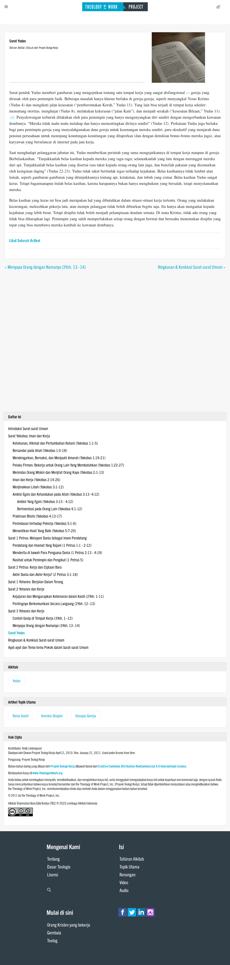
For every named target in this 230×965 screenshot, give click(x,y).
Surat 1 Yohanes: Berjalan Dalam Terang (35, 581)
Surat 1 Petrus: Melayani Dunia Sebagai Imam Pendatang (47, 537)
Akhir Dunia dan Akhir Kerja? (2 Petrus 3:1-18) (45, 574)
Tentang (53, 858)
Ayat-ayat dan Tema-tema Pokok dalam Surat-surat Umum (48, 647)
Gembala (54, 932)
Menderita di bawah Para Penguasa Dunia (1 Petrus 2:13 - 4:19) (57, 552)
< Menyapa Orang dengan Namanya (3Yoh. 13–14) (45, 267)
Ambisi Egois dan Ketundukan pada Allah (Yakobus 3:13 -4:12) (56, 494)
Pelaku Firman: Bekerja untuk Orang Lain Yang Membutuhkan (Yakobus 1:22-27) (68, 464)
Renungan (127, 874)
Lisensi (52, 874)
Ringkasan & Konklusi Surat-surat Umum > (192, 267)
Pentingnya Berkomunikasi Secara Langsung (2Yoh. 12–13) (54, 603)
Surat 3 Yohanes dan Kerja (26, 610)
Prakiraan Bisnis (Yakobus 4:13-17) (37, 515)
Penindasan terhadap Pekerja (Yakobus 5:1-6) (44, 523)
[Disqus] (115, 340)
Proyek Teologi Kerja (62, 766)
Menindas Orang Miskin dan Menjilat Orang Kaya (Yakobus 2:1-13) (58, 472)
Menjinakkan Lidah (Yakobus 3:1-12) (38, 486)
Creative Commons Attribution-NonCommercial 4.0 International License (142, 766)
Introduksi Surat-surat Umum (28, 428)
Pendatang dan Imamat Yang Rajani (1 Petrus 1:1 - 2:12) (52, 545)
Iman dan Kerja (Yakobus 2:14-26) (36, 479)
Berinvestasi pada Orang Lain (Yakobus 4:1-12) (49, 508)
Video (123, 882)
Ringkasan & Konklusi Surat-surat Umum (36, 639)
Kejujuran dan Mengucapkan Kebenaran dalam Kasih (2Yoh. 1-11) (58, 596)
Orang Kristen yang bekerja (68, 924)
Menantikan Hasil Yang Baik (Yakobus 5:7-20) (44, 530)
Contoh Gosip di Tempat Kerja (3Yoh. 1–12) (43, 618)
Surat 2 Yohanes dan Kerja (26, 588)
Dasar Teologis (58, 866)
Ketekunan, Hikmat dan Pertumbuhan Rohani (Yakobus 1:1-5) (55, 442)
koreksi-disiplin (52, 715)
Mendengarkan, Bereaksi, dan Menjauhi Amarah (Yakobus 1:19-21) (59, 457)
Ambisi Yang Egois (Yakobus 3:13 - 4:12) (45, 501)
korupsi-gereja (85, 715)
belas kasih (21, 715)
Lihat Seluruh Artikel (24, 240)
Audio (123, 890)
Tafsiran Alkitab (131, 858)
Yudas (16, 680)
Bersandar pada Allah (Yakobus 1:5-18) (40, 450)
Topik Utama (129, 866)
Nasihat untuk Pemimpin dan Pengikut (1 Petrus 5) (48, 559)
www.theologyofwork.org (48, 773)
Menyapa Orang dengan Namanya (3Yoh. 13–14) (46, 625)
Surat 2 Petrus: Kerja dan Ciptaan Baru (35, 566)
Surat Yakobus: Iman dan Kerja (29, 435)
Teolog (52, 940)
